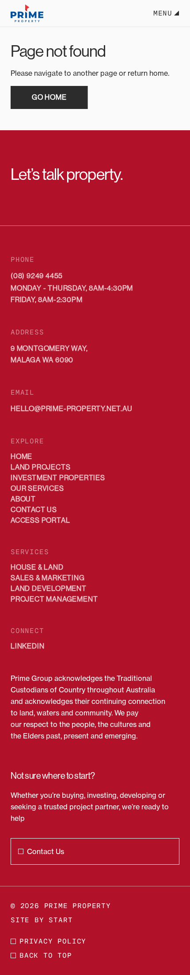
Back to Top (45, 955)
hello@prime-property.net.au (72, 408)
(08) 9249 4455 (37, 276)
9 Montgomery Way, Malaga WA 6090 (49, 354)
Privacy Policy (52, 941)
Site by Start (41, 920)
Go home (49, 97)
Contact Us (45, 851)
